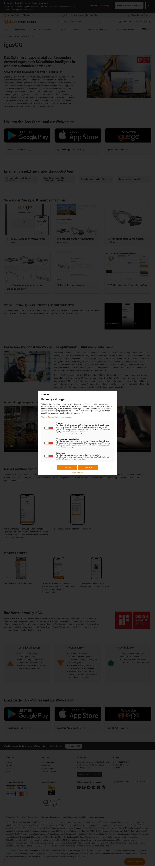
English (44, 394)
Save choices (77, 472)
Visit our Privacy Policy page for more (56, 417)
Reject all (67, 467)
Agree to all (88, 467)
